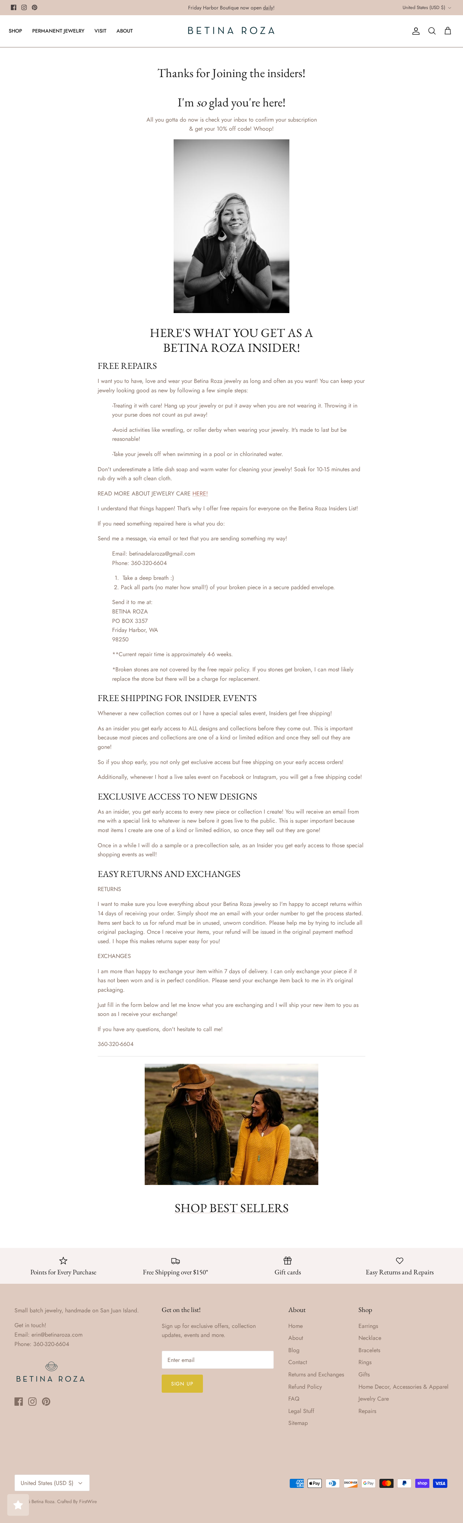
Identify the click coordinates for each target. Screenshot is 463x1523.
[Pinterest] (34, 7)
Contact (297, 1362)
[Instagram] (24, 7)
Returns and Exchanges (316, 1374)
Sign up (182, 1383)
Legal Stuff (301, 1411)
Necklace (369, 1338)
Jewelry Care (373, 1399)
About (295, 1338)
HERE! (200, 493)
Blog (294, 1350)
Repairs (367, 1411)
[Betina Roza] (231, 31)
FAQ (294, 1399)
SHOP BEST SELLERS (232, 1208)
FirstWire (88, 1501)
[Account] (414, 31)
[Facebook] (13, 7)
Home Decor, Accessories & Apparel (403, 1387)
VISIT (100, 30)
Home (295, 1326)
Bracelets (369, 1350)
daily (268, 7)
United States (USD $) (424, 7)
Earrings (368, 1326)
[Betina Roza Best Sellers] (231, 1181)
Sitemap (298, 1423)
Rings (364, 1362)
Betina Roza (42, 1501)
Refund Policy (305, 1387)
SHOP (15, 30)
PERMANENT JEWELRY (58, 30)
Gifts (364, 1374)
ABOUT (124, 30)
